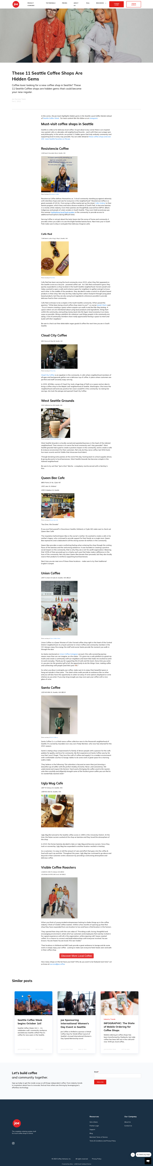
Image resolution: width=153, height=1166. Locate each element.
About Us (127, 1122)
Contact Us (128, 1126)
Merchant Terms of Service (99, 1137)
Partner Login (94, 1126)
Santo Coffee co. (54, 737)
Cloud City (52, 371)
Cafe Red (52, 277)
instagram (93, 118)
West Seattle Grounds (55, 439)
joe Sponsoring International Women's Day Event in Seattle (75, 1023)
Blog (91, 1133)
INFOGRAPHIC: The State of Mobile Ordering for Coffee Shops (119, 1027)
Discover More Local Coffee (76, 955)
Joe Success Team (19, 99)
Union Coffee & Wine (55, 638)
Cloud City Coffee (47, 375)
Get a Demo (94, 1122)
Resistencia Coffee (54, 194)
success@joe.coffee (57, 964)
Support (92, 1129)
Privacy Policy (96, 1159)
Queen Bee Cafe (54, 520)
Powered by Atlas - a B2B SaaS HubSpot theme (76, 1164)
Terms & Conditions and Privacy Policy (103, 1141)
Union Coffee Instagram (69, 654)
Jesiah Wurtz (102, 305)
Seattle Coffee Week (51, 118)
